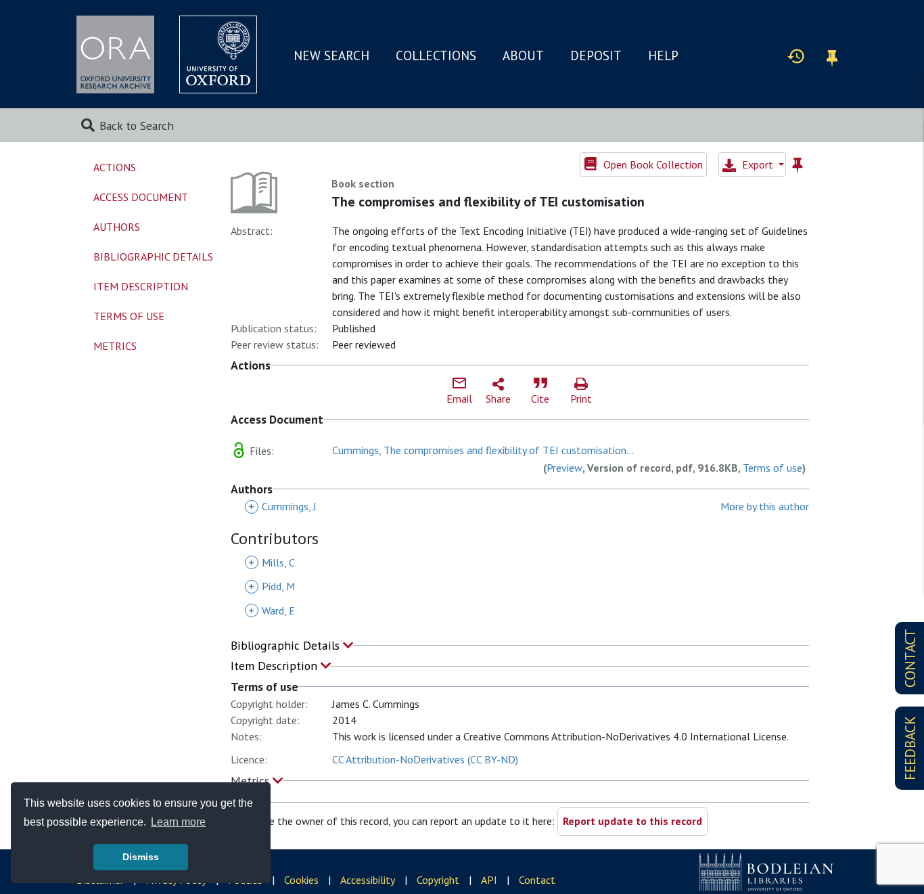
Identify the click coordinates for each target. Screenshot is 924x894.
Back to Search (136, 125)
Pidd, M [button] (271, 586)
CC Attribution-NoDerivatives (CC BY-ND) (425, 759)
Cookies (301, 880)
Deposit (596, 55)
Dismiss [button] (140, 856)
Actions (114, 167)
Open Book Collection (652, 164)
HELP (663, 55)
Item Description (276, 665)
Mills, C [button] (271, 562)
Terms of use (772, 467)
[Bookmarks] (832, 55)
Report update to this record (632, 821)
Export (757, 164)
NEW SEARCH (331, 55)
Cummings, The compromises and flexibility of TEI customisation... (483, 450)
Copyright (438, 880)
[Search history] (796, 55)
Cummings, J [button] (282, 506)
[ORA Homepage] (115, 54)
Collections (436, 55)
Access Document (140, 197)
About (523, 55)
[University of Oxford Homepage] (218, 54)
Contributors (275, 539)
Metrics (252, 780)
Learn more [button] (178, 822)
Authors (116, 226)
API (489, 880)
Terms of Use (128, 316)
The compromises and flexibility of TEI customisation (488, 202)
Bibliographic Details (287, 645)
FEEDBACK (910, 748)
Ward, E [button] (271, 610)
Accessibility (367, 880)
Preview (564, 467)
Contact (537, 880)
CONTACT (910, 658)
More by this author (764, 506)
